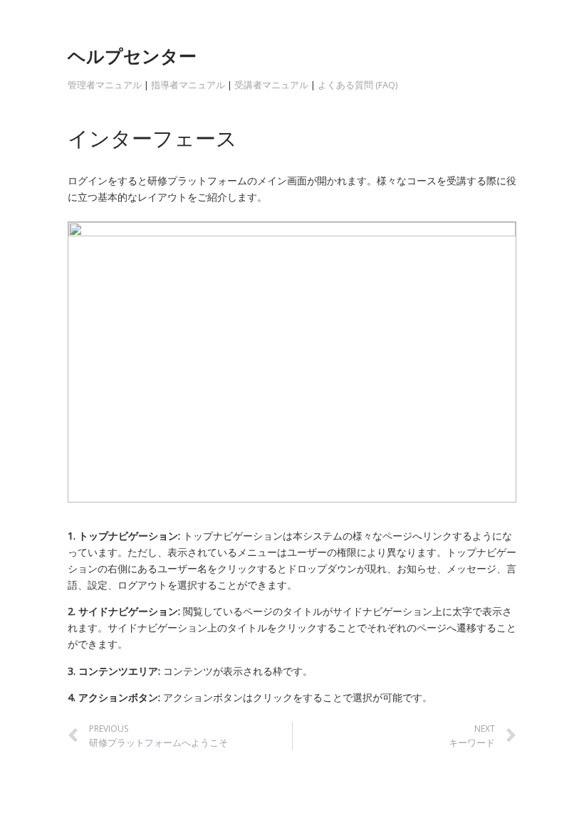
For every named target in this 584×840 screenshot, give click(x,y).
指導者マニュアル (188, 84)
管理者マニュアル (105, 84)
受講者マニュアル (271, 84)
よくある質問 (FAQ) (359, 84)
